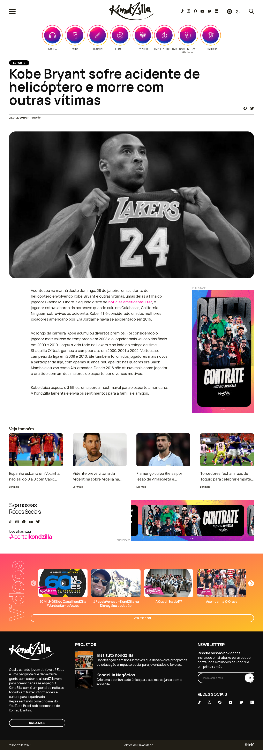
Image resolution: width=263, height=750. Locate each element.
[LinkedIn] (216, 11)
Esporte (120, 49)
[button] (251, 583)
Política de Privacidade (138, 745)
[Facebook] (195, 11)
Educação (97, 49)
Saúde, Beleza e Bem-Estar (188, 50)
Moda (75, 49)
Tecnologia (210, 49)
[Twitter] (209, 11)
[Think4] (249, 745)
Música (52, 49)
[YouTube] (202, 11)
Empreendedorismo (165, 49)
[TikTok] (182, 11)
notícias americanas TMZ (130, 301)
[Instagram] (188, 11)
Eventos (143, 49)
